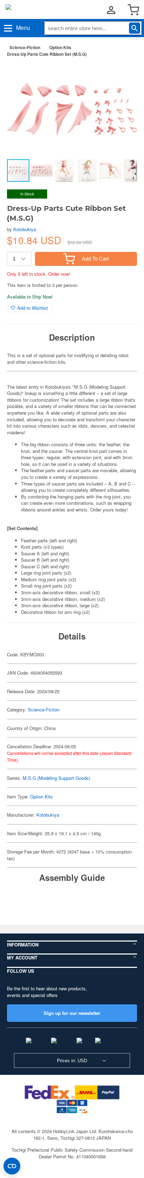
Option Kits (60, 47)
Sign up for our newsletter (72, 1013)
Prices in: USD (72, 1060)
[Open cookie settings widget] (11, 1166)
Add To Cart (95, 259)
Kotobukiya (24, 229)
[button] (124, 73)
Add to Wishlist (32, 307)
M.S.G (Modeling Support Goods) (56, 778)
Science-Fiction (24, 47)
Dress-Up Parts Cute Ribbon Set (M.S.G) (47, 54)
